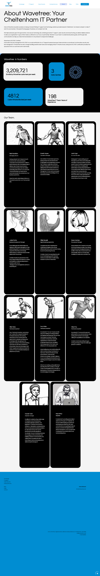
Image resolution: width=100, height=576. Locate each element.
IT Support (6, 480)
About (5, 485)
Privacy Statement (82, 486)
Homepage (6, 478)
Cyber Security (7, 481)
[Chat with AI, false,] (97, 573)
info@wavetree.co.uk (81, 533)
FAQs (5, 488)
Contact (6, 489)
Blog (5, 486)
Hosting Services (7, 483)
